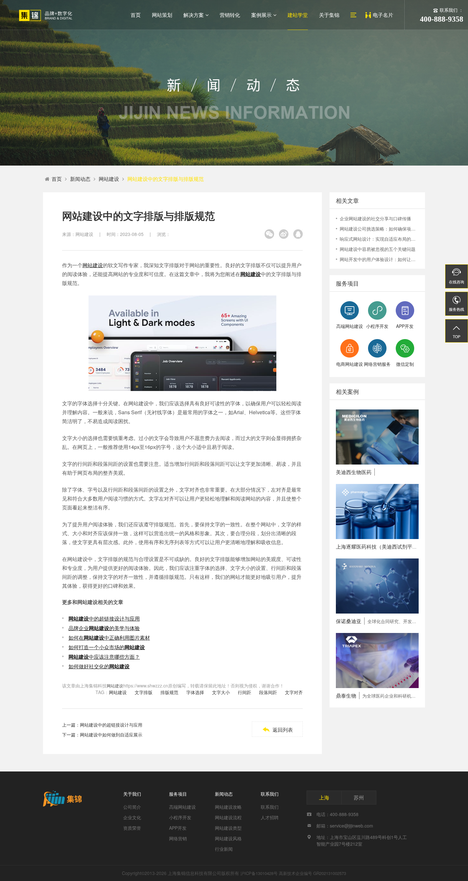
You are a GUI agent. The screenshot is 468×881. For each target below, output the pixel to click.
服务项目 (178, 794)
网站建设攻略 (228, 807)
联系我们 (270, 794)
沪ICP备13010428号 (259, 873)
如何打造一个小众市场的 (106, 647)
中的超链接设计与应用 (104, 618)
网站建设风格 (228, 838)
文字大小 (221, 692)
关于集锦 (329, 14)
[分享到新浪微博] (283, 234)
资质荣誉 (132, 828)
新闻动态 (80, 178)
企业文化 (132, 817)
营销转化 (230, 14)
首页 (136, 14)
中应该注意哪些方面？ (104, 656)
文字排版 (143, 692)
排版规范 (169, 692)
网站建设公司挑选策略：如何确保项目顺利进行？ (379, 228)
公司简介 (132, 807)
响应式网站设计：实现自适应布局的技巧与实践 (379, 239)
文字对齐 (294, 692)
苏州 (359, 797)
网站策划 (162, 14)
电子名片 (383, 14)
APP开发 (178, 828)
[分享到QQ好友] (298, 234)
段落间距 (268, 692)
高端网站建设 (182, 807)
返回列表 (277, 730)
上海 (324, 797)
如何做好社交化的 (99, 666)
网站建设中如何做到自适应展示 (111, 734)
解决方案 (193, 14)
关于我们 (132, 794)
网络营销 (178, 838)
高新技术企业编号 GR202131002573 (312, 873)
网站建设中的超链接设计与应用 (111, 724)
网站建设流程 (228, 817)
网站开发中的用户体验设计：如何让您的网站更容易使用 (379, 259)
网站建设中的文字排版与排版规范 (165, 178)
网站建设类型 (228, 828)
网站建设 (109, 178)
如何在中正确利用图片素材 (109, 637)
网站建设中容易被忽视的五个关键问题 (377, 249)
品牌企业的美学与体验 (104, 628)
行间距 (244, 692)
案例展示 (261, 14)
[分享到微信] (269, 234)
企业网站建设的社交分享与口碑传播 (375, 218)
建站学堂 (297, 14)
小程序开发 (180, 817)
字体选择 (195, 692)
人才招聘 (270, 817)
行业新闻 (224, 849)
